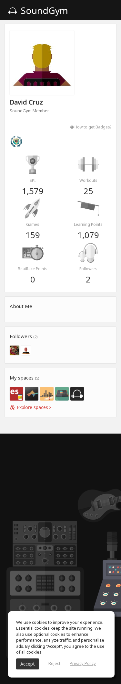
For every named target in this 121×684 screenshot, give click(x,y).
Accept (27, 664)
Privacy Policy (83, 663)
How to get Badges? (92, 126)
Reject (54, 663)
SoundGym (43, 10)
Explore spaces (32, 407)
